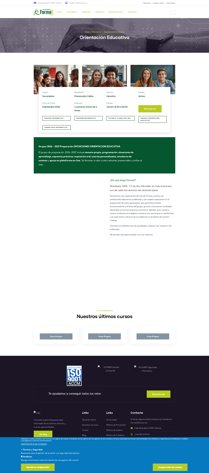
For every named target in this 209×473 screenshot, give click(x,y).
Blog (84, 435)
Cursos (85, 430)
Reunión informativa (86, 118)
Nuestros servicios (90, 425)
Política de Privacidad (116, 425)
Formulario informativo (55, 127)
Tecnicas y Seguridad (32, 449)
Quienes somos (89, 419)
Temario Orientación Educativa (150, 119)
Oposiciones (109, 32)
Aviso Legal (111, 419)
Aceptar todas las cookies (170, 467)
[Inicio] (43, 12)
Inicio (87, 32)
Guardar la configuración (37, 467)
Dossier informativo (53, 118)
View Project (56, 336)
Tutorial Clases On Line (119, 118)
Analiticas (27, 456)
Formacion (96, 32)
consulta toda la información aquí (102, 277)
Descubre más (158, 394)
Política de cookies (114, 430)
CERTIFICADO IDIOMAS (48, 265)
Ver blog (43, 434)
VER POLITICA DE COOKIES (34, 444)
